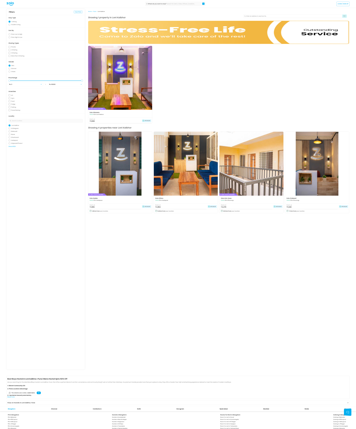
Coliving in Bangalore (340, 415)
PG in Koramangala (13, 426)
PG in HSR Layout (12, 421)
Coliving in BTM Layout (339, 419)
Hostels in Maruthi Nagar (119, 419)
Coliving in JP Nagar (339, 424)
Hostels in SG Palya (117, 424)
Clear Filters (78, 12)
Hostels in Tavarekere (118, 426)
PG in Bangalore (13, 415)
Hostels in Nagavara (118, 421)
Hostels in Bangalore (119, 415)
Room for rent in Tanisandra (228, 426)
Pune (94, 11)
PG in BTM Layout (12, 419)
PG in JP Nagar (12, 424)
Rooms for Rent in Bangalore (230, 415)
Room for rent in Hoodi (227, 417)
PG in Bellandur (12, 417)
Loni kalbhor (101, 11)
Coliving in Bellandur (339, 417)
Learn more (31, 393)
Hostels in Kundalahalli (118, 417)
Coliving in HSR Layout (339, 421)
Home (90, 11)
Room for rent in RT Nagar (228, 421)
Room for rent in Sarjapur (228, 424)
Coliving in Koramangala (340, 426)
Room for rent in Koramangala (229, 419)
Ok (38, 393)
